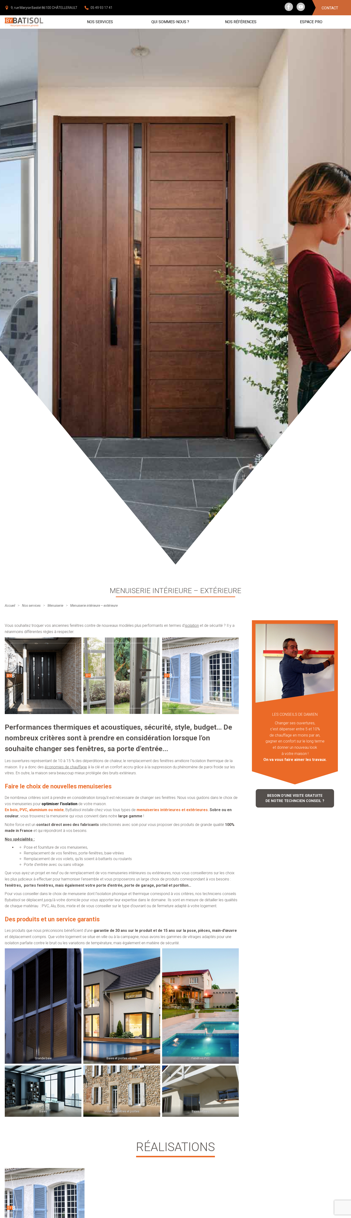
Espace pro (311, 22)
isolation (192, 625)
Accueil (10, 605)
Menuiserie (55, 605)
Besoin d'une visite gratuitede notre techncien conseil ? (295, 798)
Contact (330, 8)
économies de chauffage (66, 767)
